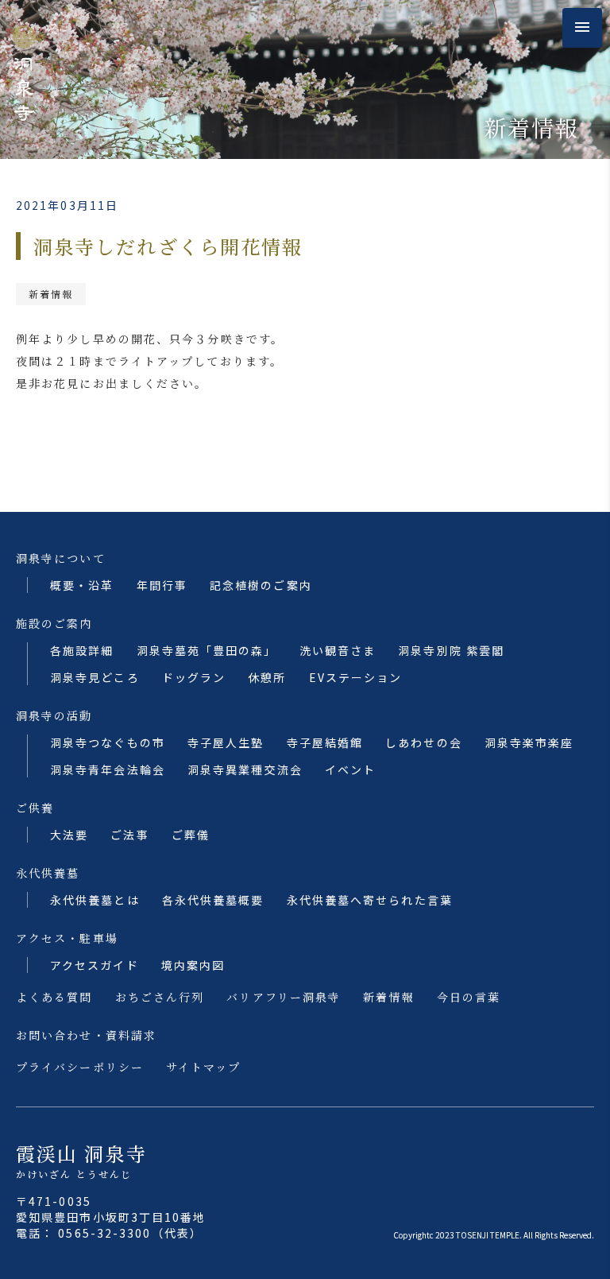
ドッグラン (194, 677)
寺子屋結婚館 (325, 742)
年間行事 (162, 585)
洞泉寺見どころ (95, 677)
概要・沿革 (82, 585)
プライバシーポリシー (80, 1067)
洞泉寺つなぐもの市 (107, 742)
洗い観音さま (337, 650)
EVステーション (356, 677)
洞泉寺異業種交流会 (245, 769)
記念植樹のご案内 (261, 585)
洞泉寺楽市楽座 (529, 742)
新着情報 (51, 293)
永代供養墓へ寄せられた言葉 (370, 900)
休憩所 (267, 677)
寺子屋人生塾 (225, 742)
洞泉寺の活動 (54, 715)
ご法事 (129, 835)
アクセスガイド (94, 965)
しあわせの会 (423, 742)
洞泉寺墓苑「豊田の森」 (207, 650)
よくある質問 (54, 997)
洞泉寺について (61, 558)
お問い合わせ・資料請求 (86, 1035)
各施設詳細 (82, 650)
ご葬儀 (191, 835)
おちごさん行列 (160, 997)
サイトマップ (203, 1067)
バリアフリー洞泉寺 (283, 997)
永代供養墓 (48, 873)
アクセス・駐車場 (67, 938)
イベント (350, 769)
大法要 (69, 835)
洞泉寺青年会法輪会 (107, 769)
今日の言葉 (469, 997)
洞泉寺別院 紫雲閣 (451, 650)
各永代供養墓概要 (213, 900)
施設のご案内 (54, 623)
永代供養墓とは (95, 900)
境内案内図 (193, 965)
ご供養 (35, 808)
